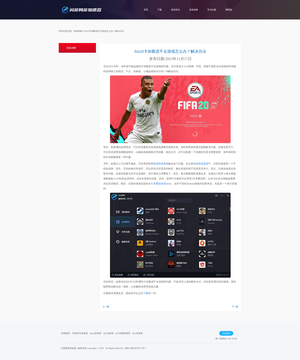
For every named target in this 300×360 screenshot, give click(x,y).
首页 (146, 10)
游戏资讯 (175, 10)
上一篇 (105, 306)
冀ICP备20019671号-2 (135, 348)
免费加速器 (159, 183)
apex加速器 (108, 333)
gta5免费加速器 (123, 333)
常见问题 (211, 10)
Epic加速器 (137, 333)
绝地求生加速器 (80, 333)
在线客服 (226, 333)
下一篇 (235, 306)
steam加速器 (95, 333)
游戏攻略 (193, 10)
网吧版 (228, 10)
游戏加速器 (159, 163)
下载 (159, 10)
